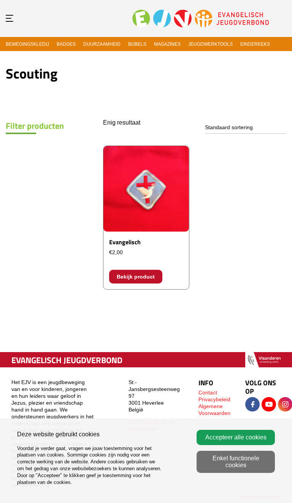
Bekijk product (136, 277)
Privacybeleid (214, 399)
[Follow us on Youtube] (269, 404)
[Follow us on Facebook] (252, 404)
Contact (207, 392)
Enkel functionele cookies (236, 461)
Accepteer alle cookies (236, 437)
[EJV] (200, 18)
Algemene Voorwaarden (214, 409)
